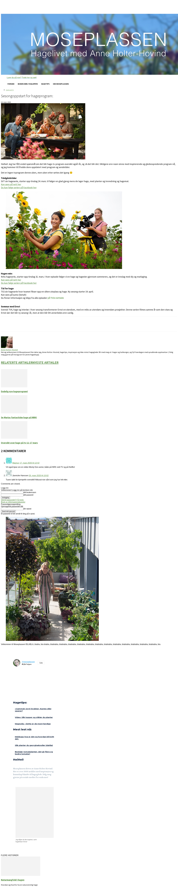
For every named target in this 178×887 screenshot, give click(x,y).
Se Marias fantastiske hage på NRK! (19, 417)
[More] (44, 326)
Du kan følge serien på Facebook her (19, 187)
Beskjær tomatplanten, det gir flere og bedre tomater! (34, 753)
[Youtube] (26, 784)
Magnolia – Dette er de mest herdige (33, 724)
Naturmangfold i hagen (12, 880)
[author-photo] (7, 347)
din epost (27, 509)
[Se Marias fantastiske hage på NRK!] (14, 413)
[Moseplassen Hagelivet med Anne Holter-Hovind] (89, 44)
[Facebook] (14, 784)
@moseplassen (28, 662)
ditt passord (28, 495)
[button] (19, 78)
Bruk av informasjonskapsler (13, 502)
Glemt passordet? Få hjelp (12, 500)
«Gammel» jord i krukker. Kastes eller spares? (33, 710)
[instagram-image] (17, 672)
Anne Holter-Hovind (9, 350)
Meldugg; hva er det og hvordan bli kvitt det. (34, 738)
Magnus (15, 463)
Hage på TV (10, 90)
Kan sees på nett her (11, 184)
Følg (41, 663)
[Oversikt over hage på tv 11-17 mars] (14, 438)
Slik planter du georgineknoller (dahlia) (34, 745)
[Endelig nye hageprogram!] (14, 387)
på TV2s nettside (56, 297)
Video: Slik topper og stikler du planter (34, 717)
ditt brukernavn (29, 492)
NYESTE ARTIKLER (45, 362)
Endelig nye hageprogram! (14, 391)
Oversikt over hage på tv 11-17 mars (19, 442)
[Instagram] (20, 784)
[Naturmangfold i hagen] (20, 875)
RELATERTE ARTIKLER (16, 362)
